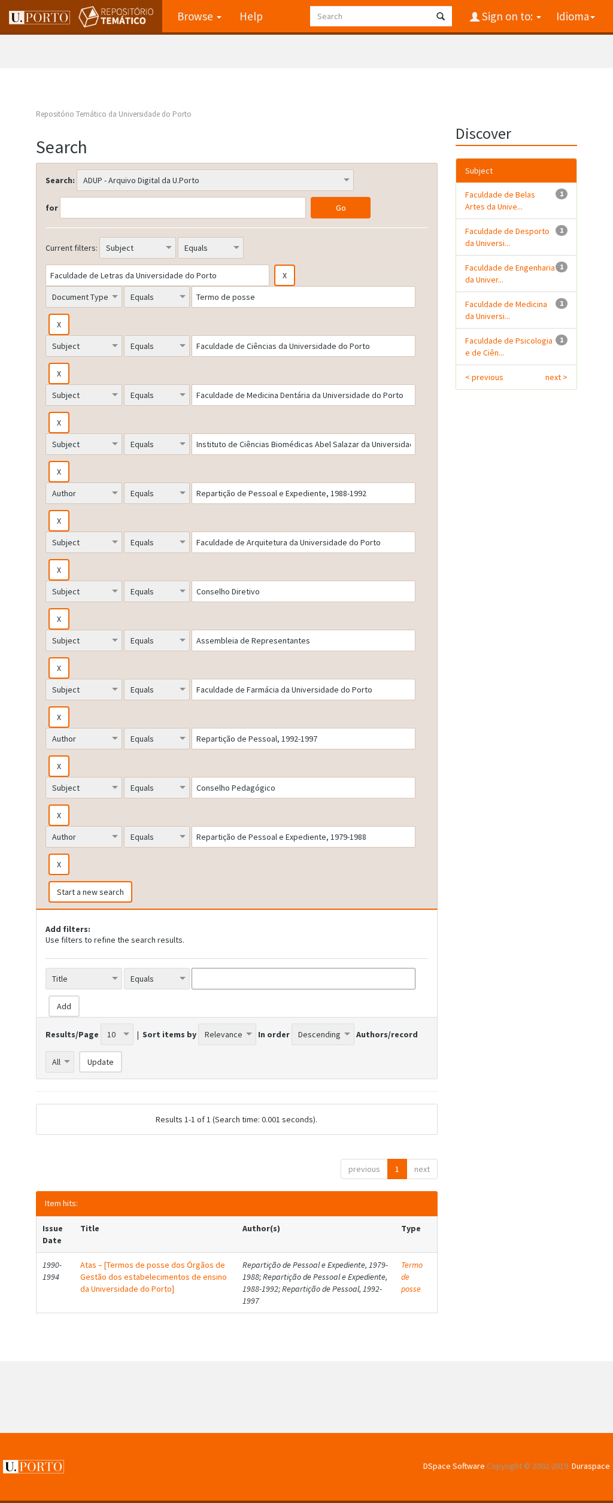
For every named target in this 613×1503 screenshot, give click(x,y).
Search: (60, 180)
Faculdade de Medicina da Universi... (506, 310)
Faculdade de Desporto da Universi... (507, 237)
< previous (484, 377)
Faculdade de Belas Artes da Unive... (500, 200)
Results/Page (72, 1034)
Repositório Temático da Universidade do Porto (114, 114)
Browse (196, 16)
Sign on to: (507, 16)
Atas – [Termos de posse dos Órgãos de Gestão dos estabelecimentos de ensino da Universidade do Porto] (153, 1276)
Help (251, 16)
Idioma (572, 16)
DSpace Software (454, 1466)
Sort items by (169, 1034)
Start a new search (90, 891)
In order (274, 1034)
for (51, 207)
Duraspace (591, 1466)
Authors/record (387, 1034)
